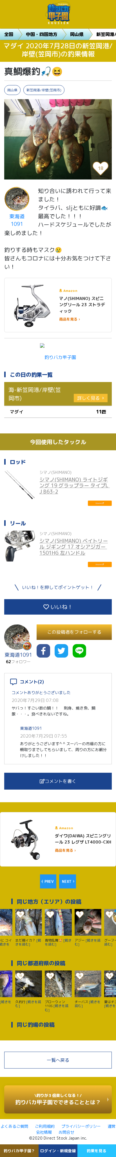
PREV (48, 881)
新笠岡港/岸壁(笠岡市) (43, 90)
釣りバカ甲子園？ (19, 1150)
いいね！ (61, 607)
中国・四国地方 (41, 34)
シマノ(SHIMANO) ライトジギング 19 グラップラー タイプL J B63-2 (74, 485)
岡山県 (77, 34)
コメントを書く (60, 781)
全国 (8, 34)
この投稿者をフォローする (74, 632)
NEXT (67, 881)
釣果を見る (96, 1150)
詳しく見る (88, 398)
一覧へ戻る (58, 1060)
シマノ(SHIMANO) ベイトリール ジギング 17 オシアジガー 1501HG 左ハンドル (73, 546)
